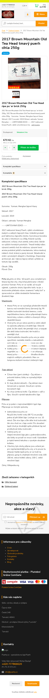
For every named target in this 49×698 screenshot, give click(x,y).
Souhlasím (32, 683)
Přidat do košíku (28, 147)
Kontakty (10, 559)
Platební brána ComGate (11, 587)
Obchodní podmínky (15, 553)
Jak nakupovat (12, 550)
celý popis (35, 125)
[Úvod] (11, 14)
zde (35, 692)
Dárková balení (13, 31)
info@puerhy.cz (11, 672)
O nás (9, 548)
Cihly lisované (11, 482)
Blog (9, 562)
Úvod (3, 31)
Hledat (41, 23)
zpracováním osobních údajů (24, 522)
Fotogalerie (11, 556)
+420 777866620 (8, 5)
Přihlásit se (35, 517)
